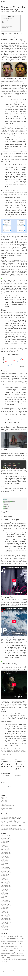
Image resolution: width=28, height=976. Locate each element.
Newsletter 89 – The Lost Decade (9, 815)
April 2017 (4, 879)
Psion (9, 753)
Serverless (12, 955)
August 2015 (5, 907)
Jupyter (13, 751)
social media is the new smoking (15, 130)
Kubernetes (18, 751)
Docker (23, 943)
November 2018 (5, 853)
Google (9, 751)
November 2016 (5, 886)
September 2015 (5, 905)
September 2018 (5, 856)
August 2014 (5, 923)
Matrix (2, 753)
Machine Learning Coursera (8, 808)
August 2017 (5, 874)
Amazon (10, 936)
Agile (2, 936)
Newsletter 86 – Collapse (7, 820)
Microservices (15, 951)
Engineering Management (7, 26)
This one (13, 53)
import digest (3, 2)
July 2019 (4, 842)
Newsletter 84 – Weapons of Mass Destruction (12, 822)
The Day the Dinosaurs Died (8, 637)
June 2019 (4, 844)
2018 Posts (4, 803)
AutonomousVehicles (11, 941)
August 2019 (5, 841)
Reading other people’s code (8, 470)
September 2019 (5, 839)
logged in (9, 775)
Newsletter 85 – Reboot (7, 821)
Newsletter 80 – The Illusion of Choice (10, 829)
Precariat (12, 953)
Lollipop (18, 948)
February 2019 (5, 849)
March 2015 (4, 914)
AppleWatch (4, 939)
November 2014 (5, 919)
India (7, 948)
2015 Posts (4, 798)
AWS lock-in (9, 325)
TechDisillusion (4, 754)
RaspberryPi (21, 953)
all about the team (20, 522)
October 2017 (5, 871)
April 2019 (4, 846)
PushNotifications (15, 753)
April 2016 (4, 896)
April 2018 (4, 863)
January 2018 (5, 867)
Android (16, 936)
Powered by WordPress (15, 971)
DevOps (20, 943)
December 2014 (5, 918)
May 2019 (4, 845)
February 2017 (5, 882)
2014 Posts (4, 797)
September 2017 (5, 872)
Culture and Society (5, 28)
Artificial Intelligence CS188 (8, 805)
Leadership (23, 751)
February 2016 (5, 899)
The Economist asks (6, 235)
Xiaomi (9, 961)
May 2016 (4, 894)
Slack (15, 955)
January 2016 (5, 900)
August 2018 (5, 857)
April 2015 (4, 912)
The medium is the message (8, 37)
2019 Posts (4, 804)
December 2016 (5, 885)
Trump (3, 961)
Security (3, 23)
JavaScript (14, 948)
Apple (3, 21)
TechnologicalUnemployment (10, 959)
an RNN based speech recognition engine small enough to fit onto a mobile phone (14, 194)
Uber (6, 961)
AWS (16, 941)
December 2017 (5, 868)
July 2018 (4, 859)
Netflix (5, 953)
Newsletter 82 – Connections (8, 826)
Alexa (16, 748)
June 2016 (4, 893)
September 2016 (5, 889)
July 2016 (4, 892)
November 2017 (5, 870)
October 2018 (5, 855)
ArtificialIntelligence (5, 750)
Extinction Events (5, 27)
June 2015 (4, 910)
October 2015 (5, 904)
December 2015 (5, 901)
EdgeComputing (4, 751)
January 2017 (5, 883)
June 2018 (4, 860)
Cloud (3, 22)
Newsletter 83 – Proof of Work (8, 825)
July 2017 (4, 875)
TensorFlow (23, 959)
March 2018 (4, 864)
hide (13, 16)
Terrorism (10, 754)
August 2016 (5, 890)
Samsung (3, 955)
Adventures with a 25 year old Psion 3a (12, 452)
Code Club (4, 807)
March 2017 (4, 881)
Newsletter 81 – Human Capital (9, 828)
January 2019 (5, 850)
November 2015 (5, 903)
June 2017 (4, 877)
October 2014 (5, 921)
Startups (22, 955)
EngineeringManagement (7, 946)
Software (3, 25)
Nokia (8, 953)
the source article (9, 151)
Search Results (5, 809)
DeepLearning (9, 943)
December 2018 (5, 852)
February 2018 (5, 866)
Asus (11, 750)
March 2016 (4, 897)
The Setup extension (6, 487)
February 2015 (5, 915)
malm (19, 11)
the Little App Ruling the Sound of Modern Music (14, 261)
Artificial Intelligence (5, 20)
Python (16, 953)
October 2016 (5, 888)
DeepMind (18, 750)
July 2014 (4, 925)
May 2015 (4, 911)
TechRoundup (9, 748)
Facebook (18, 946)
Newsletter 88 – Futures (7, 817)
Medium (6, 753)
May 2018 (4, 861)
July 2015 (4, 908)
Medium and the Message (7, 18)
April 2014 (4, 929)
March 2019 (4, 848)
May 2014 (4, 927)
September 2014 (5, 922)
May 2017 (4, 878)
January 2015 (5, 916)
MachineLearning (7, 951)
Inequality (10, 948)
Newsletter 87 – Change (7, 818)
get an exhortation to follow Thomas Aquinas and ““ (14, 91)
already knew (17, 56)
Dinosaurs (23, 750)
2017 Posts (4, 801)
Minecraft (2, 953)
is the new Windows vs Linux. (19, 312)
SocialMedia (18, 955)
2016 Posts (4, 800)
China (3, 943)
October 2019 (5, 838)
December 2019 (5, 835)
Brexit (3, 30)
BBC (18, 941)
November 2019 (5, 837)
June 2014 (4, 926)
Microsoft (21, 951)
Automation (4, 941)
